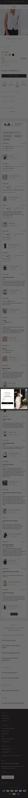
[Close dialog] (26, 389)
